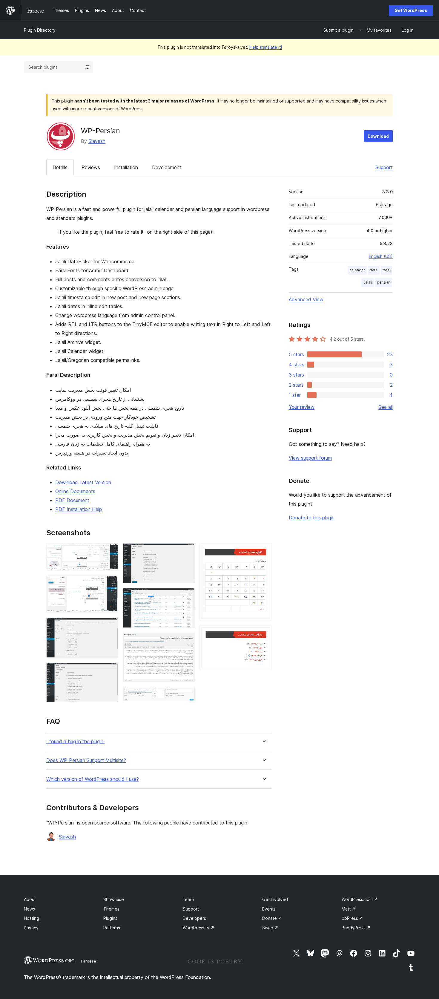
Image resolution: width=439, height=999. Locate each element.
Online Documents (75, 491)
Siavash (96, 141)
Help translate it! (265, 47)
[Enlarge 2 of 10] (110, 584)
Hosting (31, 918)
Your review (301, 407)
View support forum (310, 458)
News (29, 908)
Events (269, 908)
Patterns (111, 927)
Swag (270, 927)
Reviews (91, 167)
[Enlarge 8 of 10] (187, 695)
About (30, 899)
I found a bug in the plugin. (75, 741)
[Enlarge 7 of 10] (187, 641)
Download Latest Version (83, 482)
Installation (126, 167)
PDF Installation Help (78, 509)
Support (384, 167)
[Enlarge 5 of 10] (187, 551)
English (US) (381, 256)
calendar (357, 270)
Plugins (110, 918)
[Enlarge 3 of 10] (110, 626)
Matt (349, 908)
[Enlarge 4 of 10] (110, 671)
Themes (111, 908)
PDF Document (72, 500)
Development (166, 167)
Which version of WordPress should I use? (92, 779)
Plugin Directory (40, 30)
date (374, 270)
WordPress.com (360, 899)
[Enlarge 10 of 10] (263, 633)
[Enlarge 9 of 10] (263, 551)
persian (383, 282)
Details (60, 167)
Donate (272, 918)
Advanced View (306, 299)
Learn (188, 899)
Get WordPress (411, 10)
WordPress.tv (198, 927)
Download (378, 136)
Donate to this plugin (311, 518)
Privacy (31, 927)
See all (385, 407)
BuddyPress (356, 927)
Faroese (88, 961)
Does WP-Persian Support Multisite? (86, 760)
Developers (194, 918)
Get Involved (275, 899)
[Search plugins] (87, 67)
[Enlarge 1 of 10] (110, 551)
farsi (386, 270)
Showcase (113, 899)
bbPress (352, 918)
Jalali (367, 282)
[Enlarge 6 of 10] (187, 596)
